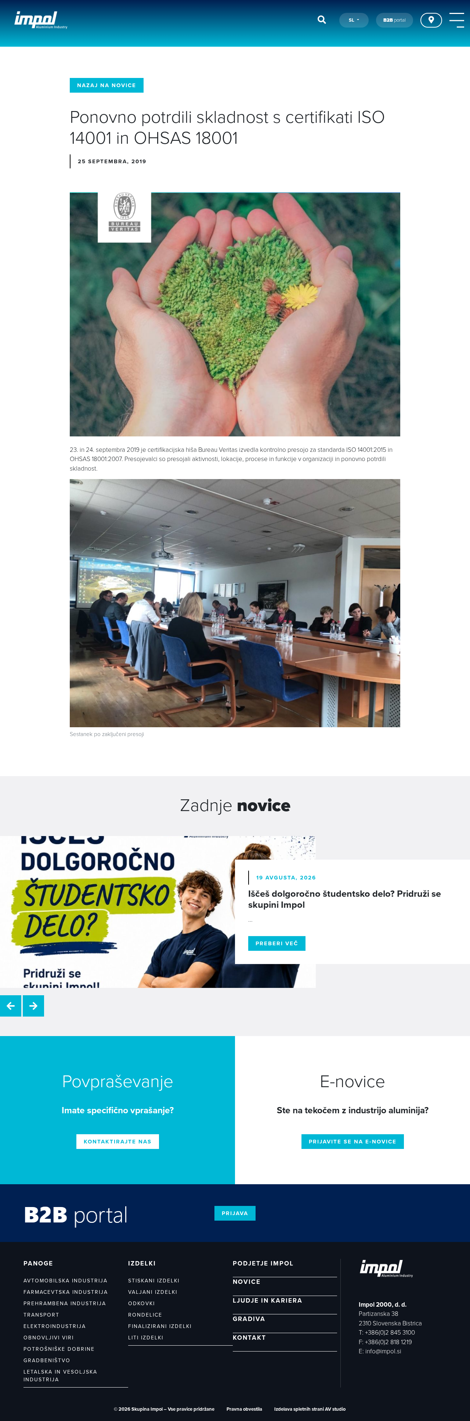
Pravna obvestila (244, 1409)
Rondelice (145, 1315)
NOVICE (247, 1282)
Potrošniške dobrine (59, 1349)
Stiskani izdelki (154, 1281)
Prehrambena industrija (65, 1303)
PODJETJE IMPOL (263, 1263)
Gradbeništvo (47, 1360)
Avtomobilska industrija (66, 1281)
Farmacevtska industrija (66, 1292)
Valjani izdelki (152, 1292)
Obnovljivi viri (49, 1338)
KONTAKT (249, 1338)
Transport (41, 1315)
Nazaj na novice (106, 85)
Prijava (235, 1213)
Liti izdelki (145, 1338)
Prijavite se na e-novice (353, 1141)
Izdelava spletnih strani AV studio (310, 1409)
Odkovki (141, 1303)
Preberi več (277, 943)
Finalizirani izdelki (160, 1326)
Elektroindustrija (55, 1326)
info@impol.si (383, 1351)
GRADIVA (249, 1319)
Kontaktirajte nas (118, 1141)
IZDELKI (142, 1263)
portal (394, 20)
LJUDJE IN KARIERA (268, 1300)
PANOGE (38, 1263)
